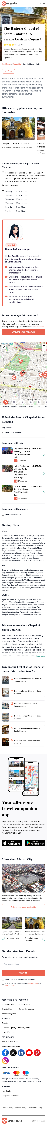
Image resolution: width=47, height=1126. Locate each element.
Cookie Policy (33, 983)
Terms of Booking (35, 1108)
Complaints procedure (11, 1096)
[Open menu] (44, 3)
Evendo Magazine (9, 1014)
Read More (40, 656)
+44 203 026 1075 (10, 1042)
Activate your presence (23, 332)
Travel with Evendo (9, 1004)
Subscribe (23, 973)
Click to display (11, 185)
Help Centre (6, 1091)
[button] (23, 373)
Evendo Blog (7, 1009)
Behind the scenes (26, 1009)
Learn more (39, 326)
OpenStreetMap (7, 343)
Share (10, 71)
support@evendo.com (11, 1046)
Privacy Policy (10, 985)
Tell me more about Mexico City (23, 907)
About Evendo (24, 1004)
